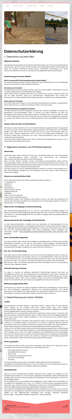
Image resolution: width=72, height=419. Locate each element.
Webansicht (65, 406)
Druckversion (9, 405)
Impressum (6, 408)
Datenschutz (7, 409)
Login (66, 405)
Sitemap (14, 405)
